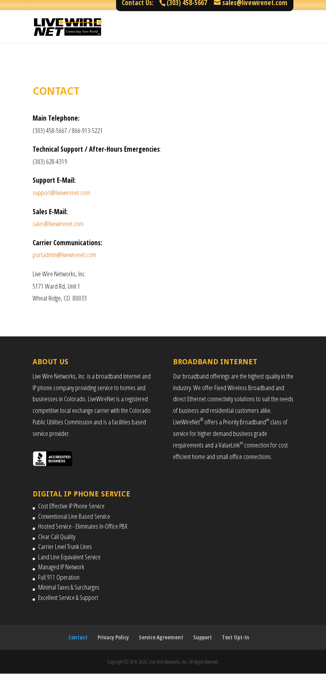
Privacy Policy (113, 637)
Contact (77, 637)
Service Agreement (161, 637)
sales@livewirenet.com (58, 223)
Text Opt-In (235, 637)
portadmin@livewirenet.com (64, 254)
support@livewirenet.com (61, 192)
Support (202, 637)
